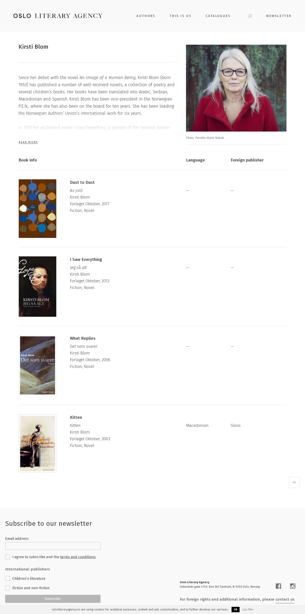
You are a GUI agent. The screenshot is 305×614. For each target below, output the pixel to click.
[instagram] (292, 586)
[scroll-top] (294, 482)
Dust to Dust (82, 182)
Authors (145, 16)
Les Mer (248, 609)
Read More (28, 142)
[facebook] (278, 586)
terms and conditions (78, 557)
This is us (180, 16)
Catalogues (218, 16)
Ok (235, 609)
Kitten (76, 417)
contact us (285, 599)
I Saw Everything (86, 259)
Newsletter (279, 16)
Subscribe (53, 599)
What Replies (83, 338)
